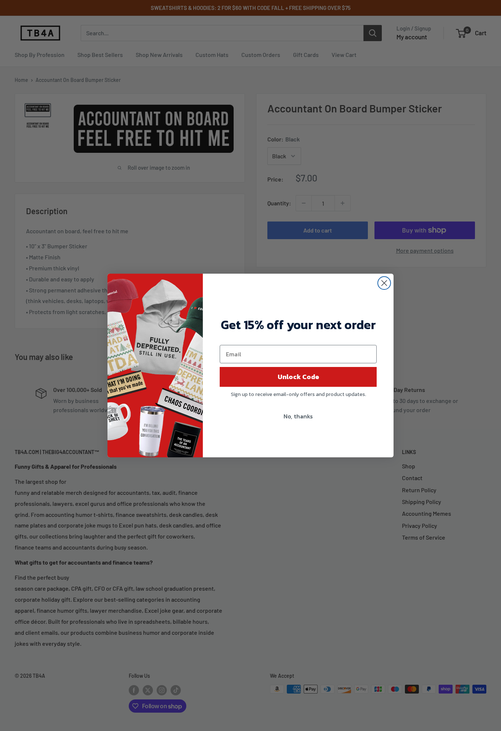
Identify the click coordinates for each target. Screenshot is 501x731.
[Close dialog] (384, 283)
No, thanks (298, 416)
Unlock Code (298, 377)
